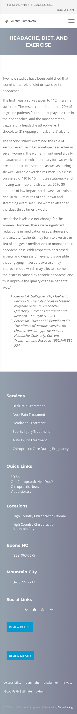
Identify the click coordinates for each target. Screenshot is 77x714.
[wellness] (42, 610)
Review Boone (19, 627)
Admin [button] (40, 691)
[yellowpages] (51, 610)
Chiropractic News (25, 486)
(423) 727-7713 (24, 582)
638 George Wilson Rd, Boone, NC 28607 (30, 5)
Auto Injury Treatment (30, 440)
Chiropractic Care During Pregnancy (41, 449)
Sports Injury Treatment (31, 431)
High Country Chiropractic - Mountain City (34, 526)
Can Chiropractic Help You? (32, 481)
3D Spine (17, 476)
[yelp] (18, 610)
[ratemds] (34, 610)
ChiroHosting (65, 707)
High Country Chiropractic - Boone (39, 516)
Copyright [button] (32, 683)
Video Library (21, 491)
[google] (9, 610)
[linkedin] (59, 610)
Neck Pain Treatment (29, 414)
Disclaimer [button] (51, 683)
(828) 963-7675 (65, 9)
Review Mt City (20, 656)
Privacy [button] (67, 683)
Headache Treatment (29, 423)
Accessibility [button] (12, 683)
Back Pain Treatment (29, 406)
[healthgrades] (26, 610)
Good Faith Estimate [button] (18, 691)
